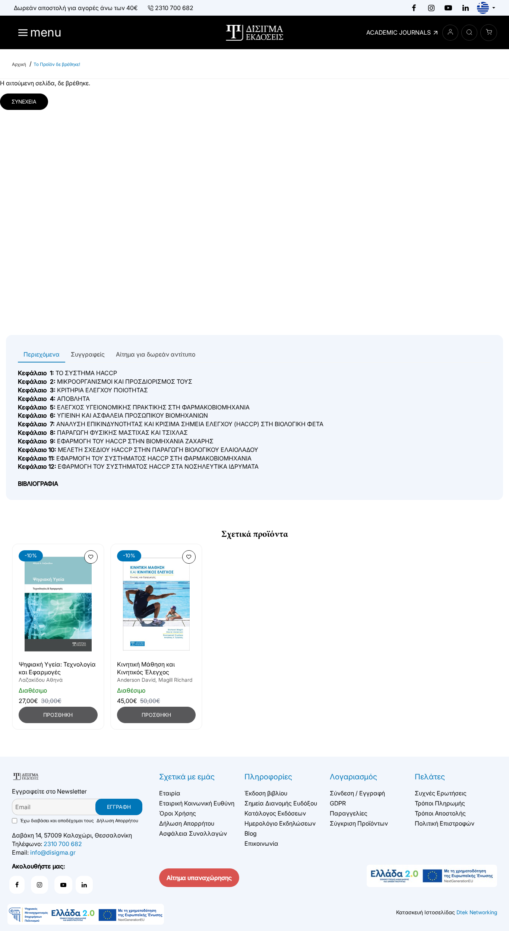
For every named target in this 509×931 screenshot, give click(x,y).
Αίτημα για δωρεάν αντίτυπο (155, 354)
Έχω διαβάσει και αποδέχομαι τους (78, 820)
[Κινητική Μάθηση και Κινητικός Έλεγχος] (156, 604)
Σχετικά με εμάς (187, 776)
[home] (19, 64)
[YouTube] (448, 7)
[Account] (450, 33)
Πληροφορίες (268, 776)
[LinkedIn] (465, 7)
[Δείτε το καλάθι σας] (489, 33)
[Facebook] (414, 7)
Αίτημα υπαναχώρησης (199, 877)
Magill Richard (175, 680)
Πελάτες (430, 776)
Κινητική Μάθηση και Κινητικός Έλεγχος (146, 668)
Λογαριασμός (353, 776)
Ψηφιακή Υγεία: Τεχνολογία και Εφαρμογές (57, 668)
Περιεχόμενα (41, 354)
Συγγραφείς (88, 354)
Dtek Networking (476, 912)
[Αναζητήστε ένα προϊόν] (469, 33)
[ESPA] (85, 914)
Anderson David (136, 680)
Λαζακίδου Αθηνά (41, 680)
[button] (91, 557)
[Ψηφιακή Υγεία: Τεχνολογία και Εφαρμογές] (58, 604)
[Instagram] (431, 7)
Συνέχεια (24, 101)
